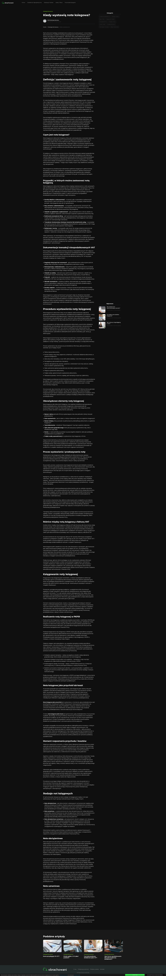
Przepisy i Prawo (112, 21)
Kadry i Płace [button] (59, 2)
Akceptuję (135, 974)
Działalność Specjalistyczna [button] (34, 2)
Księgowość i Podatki (110, 19)
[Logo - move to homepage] (8, 2)
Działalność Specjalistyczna (105, 16)
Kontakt (102, 969)
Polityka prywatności (83, 969)
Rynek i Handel (102, 24)
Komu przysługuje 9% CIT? (51, 956)
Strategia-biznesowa (53, 27)
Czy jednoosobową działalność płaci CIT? (90, 957)
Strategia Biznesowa (48, 11)
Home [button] (23, 2)
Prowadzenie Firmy (103, 21)
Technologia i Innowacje (104, 26)
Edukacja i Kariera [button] (48, 2)
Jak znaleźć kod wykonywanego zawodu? (113, 307)
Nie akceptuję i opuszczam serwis (155, 974)
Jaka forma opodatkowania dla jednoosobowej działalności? (112, 958)
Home (44, 27)
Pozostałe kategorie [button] (70, 2)
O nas (75, 969)
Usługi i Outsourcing (114, 26)
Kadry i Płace (102, 19)
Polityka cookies (94, 969)
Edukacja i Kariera (115, 16)
